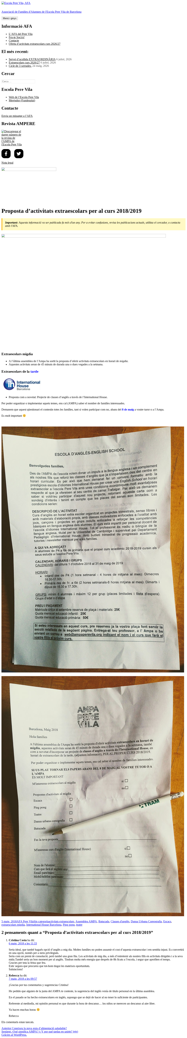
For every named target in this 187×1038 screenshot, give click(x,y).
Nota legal (7, 162)
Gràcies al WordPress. (14, 1034)
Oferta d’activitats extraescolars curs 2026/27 (34, 43)
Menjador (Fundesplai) (22, 100)
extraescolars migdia (13, 924)
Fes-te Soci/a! (16, 37)
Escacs (167, 921)
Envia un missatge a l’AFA (17, 115)
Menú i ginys (9, 18)
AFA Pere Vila (25, 921)
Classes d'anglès (120, 921)
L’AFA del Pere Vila (21, 33)
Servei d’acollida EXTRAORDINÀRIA (32, 59)
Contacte (14, 40)
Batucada (103, 921)
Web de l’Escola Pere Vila (24, 97)
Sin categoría (41, 921)
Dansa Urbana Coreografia (146, 921)
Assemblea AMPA (86, 921)
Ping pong (69, 924)
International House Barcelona (43, 924)
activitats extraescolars (61, 921)
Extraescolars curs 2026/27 (24, 62)
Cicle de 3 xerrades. (20, 65)
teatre (79, 924)
